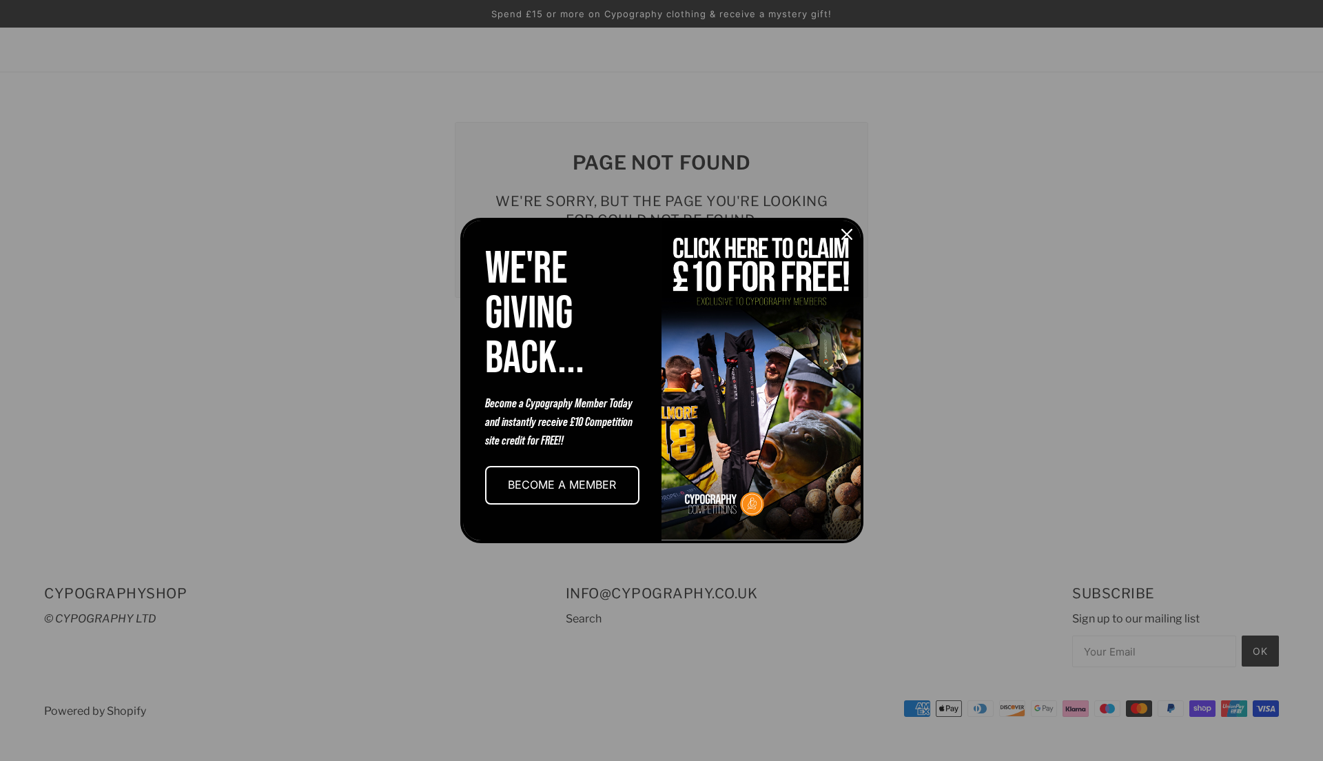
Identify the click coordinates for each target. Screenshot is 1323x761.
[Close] (846, 234)
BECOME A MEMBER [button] (562, 484)
